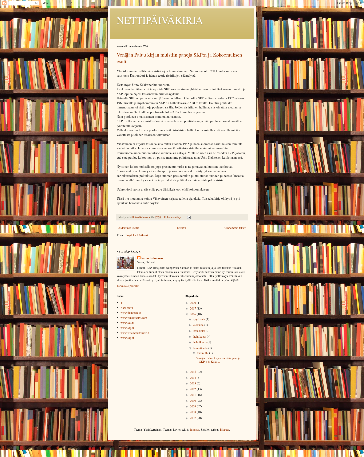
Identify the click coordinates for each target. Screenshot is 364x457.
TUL (123, 303)
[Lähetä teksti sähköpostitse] (188, 217)
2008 (193, 412)
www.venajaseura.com (133, 318)
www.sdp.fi (127, 328)
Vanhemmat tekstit (235, 228)
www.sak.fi (127, 323)
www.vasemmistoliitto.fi (135, 333)
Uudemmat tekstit (128, 228)
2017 (193, 308)
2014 (193, 378)
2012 (193, 389)
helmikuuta (200, 342)
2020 (193, 303)
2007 (193, 418)
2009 (193, 406)
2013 (193, 383)
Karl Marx (126, 308)
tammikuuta (200, 348)
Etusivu (181, 228)
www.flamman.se (130, 313)
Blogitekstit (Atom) (136, 235)
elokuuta (198, 325)
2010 (193, 401)
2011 (193, 395)
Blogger (224, 429)
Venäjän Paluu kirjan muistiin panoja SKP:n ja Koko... (218, 360)
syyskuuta (199, 319)
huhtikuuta (200, 336)
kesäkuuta (199, 331)
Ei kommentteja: (173, 217)
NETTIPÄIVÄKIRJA (160, 20)
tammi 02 (203, 353)
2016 (193, 314)
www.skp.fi (127, 338)
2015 (193, 372)
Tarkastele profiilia (128, 286)
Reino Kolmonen (152, 258)
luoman (194, 429)
